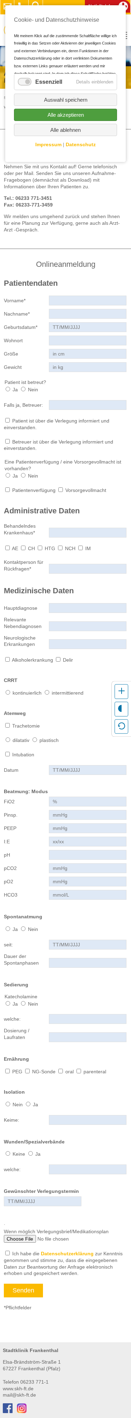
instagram (22, 1408)
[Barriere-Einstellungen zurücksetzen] (121, 726)
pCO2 (10, 868)
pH (7, 855)
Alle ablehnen (65, 130)
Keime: (11, 1120)
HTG (50, 548)
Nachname (17, 314)
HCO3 (10, 895)
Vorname (15, 300)
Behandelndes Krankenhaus (20, 529)
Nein (33, 389)
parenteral (94, 1071)
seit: (8, 944)
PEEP (10, 828)
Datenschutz (81, 144)
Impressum (48, 144)
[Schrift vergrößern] (121, 691)
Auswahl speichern (65, 100)
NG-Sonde (44, 1071)
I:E (7, 841)
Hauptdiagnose (20, 608)
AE (15, 548)
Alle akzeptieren (66, 115)
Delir (68, 660)
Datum (11, 770)
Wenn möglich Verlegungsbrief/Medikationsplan (56, 1231)
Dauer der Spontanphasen (21, 959)
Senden (23, 1290)
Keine (19, 1154)
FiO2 (9, 801)
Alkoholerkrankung (32, 660)
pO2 (8, 881)
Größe (11, 354)
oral (69, 1071)
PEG (17, 1071)
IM (88, 548)
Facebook (8, 1408)
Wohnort (13, 340)
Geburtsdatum (20, 327)
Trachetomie (26, 726)
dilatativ (21, 740)
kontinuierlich (27, 693)
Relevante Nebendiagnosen (23, 623)
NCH (70, 548)
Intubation (23, 754)
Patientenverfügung (34, 490)
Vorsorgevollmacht (85, 490)
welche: (12, 1019)
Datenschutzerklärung (67, 1253)
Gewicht (13, 367)
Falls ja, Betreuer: (23, 405)
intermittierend (67, 693)
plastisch (49, 740)
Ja (15, 389)
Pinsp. (10, 815)
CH (31, 548)
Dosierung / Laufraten (16, 1034)
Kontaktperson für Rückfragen (23, 565)
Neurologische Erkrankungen (20, 641)
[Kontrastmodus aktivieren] (121, 709)
